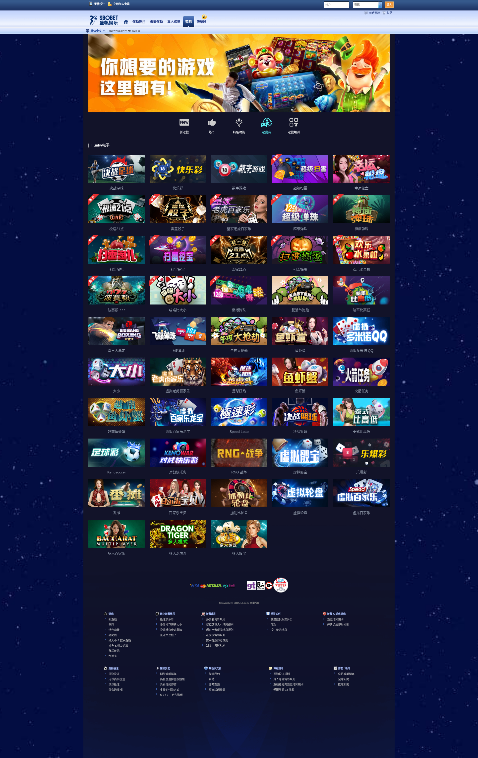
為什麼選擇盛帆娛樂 (172, 679)
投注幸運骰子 (168, 635)
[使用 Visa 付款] (195, 588)
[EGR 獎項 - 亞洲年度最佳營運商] (280, 585)
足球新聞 (343, 679)
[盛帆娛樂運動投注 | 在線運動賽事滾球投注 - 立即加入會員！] (102, 21)
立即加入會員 (121, 3)
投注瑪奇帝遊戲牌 (171, 629)
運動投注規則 (281, 674)
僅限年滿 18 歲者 (283, 689)
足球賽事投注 (117, 679)
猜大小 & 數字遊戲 (120, 640)
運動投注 (114, 674)
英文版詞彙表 (217, 689)
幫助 (389, 12)
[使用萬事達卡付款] (203, 588)
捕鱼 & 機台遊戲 (118, 645)
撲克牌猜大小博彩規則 (220, 624)
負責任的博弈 (168, 684)
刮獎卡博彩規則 (215, 645)
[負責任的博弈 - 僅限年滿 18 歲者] (269, 587)
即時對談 (374, 12)
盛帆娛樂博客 (346, 674)
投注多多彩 (167, 619)
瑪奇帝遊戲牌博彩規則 (220, 629)
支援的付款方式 (169, 689)
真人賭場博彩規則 (284, 679)
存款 (273, 624)
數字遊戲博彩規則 (217, 640)
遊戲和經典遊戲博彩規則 (288, 684)
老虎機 (113, 635)
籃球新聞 (343, 684)
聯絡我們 (214, 674)
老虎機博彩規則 (215, 635)
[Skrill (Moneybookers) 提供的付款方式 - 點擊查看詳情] (232, 588)
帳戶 (328, 4)
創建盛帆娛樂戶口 (282, 619)
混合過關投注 (117, 689)
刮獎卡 (113, 656)
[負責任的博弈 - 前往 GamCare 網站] (261, 587)
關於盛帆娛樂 (168, 674)
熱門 (111, 624)
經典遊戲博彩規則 (338, 624)
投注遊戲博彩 (279, 629)
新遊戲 (113, 619)
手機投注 (99, 3)
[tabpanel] (239, 73)
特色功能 (114, 629)
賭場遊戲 (114, 650)
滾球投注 (114, 684)
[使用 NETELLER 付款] (214, 588)
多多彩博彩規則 (215, 619)
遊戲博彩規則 (335, 619)
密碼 (357, 4)
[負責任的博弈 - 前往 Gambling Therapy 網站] (251, 587)
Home (126, 22)
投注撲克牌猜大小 (171, 624)
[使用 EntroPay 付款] (225, 588)
